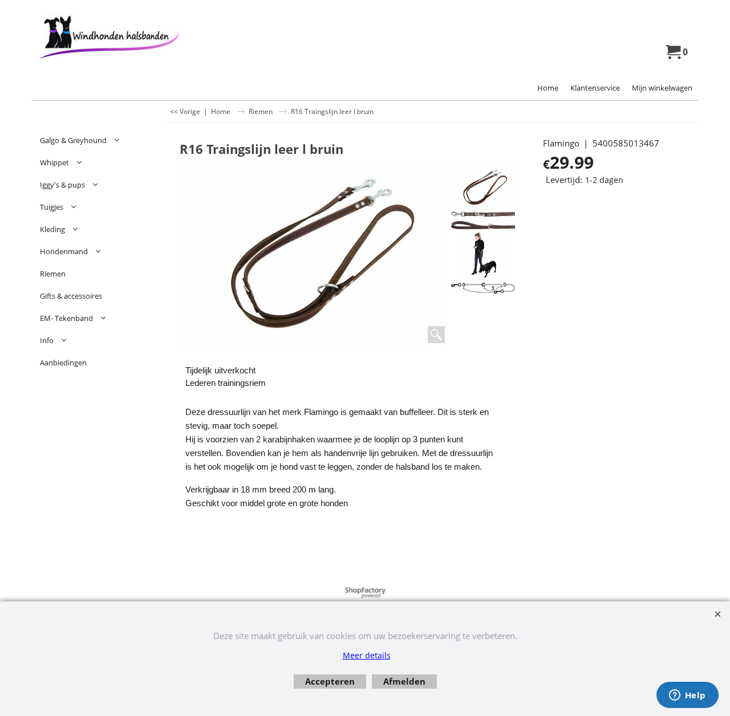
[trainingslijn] (482, 287)
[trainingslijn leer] (482, 220)
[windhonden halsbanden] (131, 37)
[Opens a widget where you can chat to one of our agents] (687, 696)
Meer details (367, 655)
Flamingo (561, 143)
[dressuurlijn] (482, 255)
